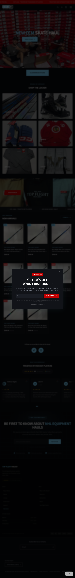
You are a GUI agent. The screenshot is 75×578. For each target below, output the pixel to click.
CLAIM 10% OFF (51, 296)
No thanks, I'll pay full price (37, 304)
